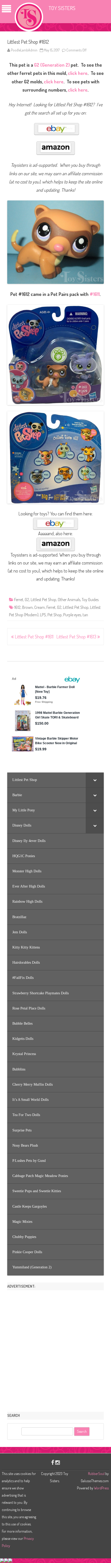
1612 (17, 607)
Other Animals (69, 599)
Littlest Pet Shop (43, 599)
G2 (27, 599)
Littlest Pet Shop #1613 (76, 636)
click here (78, 73)
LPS (43, 614)
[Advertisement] (55, 1349)
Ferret (18, 599)
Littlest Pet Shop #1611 (33, 636)
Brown (27, 607)
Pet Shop (54, 614)
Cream (39, 607)
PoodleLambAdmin (24, 50)
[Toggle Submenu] (95, 779)
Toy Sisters (62, 7)
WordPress (101, 1488)
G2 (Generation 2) (52, 65)
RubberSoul (96, 1473)
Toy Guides (90, 599)
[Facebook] (52, 1462)
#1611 (95, 294)
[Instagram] (57, 1462)
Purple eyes (72, 614)
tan (85, 614)
